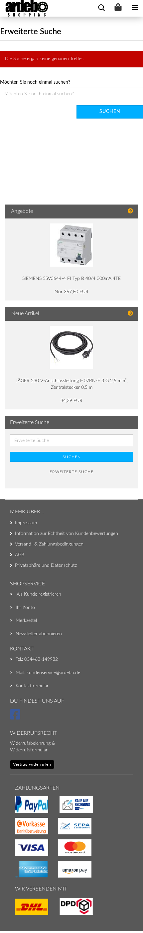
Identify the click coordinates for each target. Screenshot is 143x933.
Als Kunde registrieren (39, 594)
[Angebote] (130, 211)
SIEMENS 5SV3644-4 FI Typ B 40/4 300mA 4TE (71, 278)
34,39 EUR (71, 400)
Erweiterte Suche (71, 472)
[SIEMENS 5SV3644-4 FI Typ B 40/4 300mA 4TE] (71, 245)
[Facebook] (16, 717)
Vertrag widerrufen (32, 764)
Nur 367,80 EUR (71, 292)
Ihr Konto (25, 607)
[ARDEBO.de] (24, 8)
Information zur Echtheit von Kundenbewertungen (66, 533)
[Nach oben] (18, 914)
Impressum (26, 523)
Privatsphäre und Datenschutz (46, 565)
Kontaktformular (32, 686)
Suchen (109, 111)
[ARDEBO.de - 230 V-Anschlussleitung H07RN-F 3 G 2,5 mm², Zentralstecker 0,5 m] (71, 347)
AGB (19, 554)
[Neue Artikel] (130, 313)
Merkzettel (26, 620)
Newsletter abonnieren (39, 634)
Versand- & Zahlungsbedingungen (49, 544)
